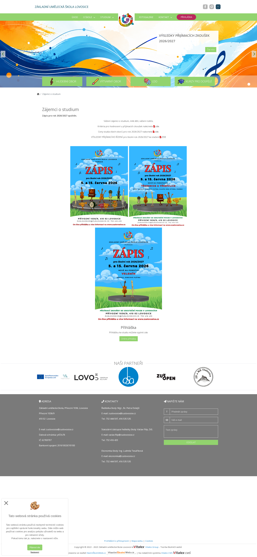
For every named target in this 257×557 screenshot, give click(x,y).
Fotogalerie (146, 17)
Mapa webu (137, 541)
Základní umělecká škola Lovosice (61, 7)
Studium (105, 17)
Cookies (149, 541)
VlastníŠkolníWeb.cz (96, 553)
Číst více (211, 49)
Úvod (75, 17)
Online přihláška (128, 338)
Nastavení (35, 552)
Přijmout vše (35, 547)
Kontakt (164, 17)
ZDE (164, 137)
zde (157, 126)
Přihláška (186, 17)
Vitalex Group (151, 547)
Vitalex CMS (167, 553)
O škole (87, 17)
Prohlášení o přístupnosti (116, 541)
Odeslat (191, 442)
